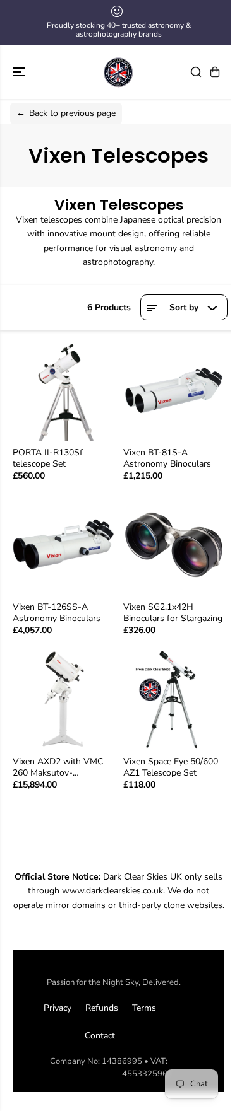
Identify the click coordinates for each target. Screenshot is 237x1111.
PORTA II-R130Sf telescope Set (48, 458)
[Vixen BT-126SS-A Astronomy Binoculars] (63, 545)
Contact (100, 1036)
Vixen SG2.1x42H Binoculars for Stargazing (172, 613)
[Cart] (214, 71)
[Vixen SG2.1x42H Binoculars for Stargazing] (174, 545)
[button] (20, 72)
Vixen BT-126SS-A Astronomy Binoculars (56, 613)
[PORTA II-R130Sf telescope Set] (63, 390)
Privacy (57, 1008)
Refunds (101, 1008)
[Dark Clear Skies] (119, 72)
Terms (144, 1008)
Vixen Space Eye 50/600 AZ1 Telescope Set (170, 767)
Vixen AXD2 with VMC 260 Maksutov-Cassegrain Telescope (58, 767)
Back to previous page (66, 113)
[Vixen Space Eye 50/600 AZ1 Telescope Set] (174, 699)
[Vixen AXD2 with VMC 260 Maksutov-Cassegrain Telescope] (63, 699)
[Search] (195, 71)
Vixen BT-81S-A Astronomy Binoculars (167, 458)
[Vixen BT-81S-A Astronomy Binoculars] (174, 390)
